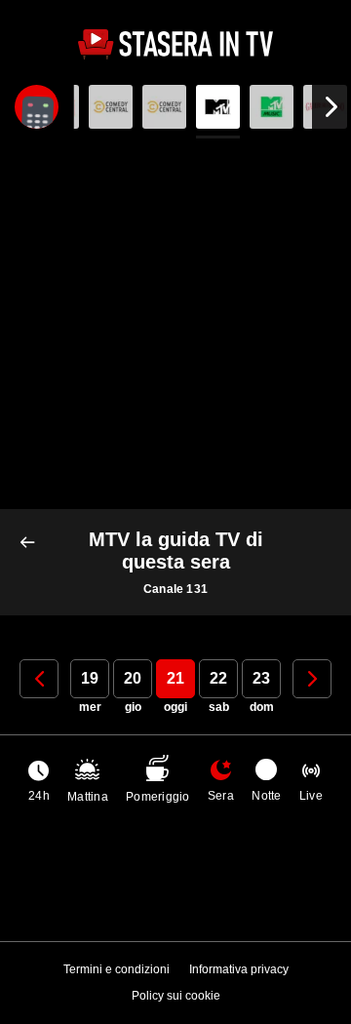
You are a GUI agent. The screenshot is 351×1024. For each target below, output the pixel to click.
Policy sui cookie (176, 996)
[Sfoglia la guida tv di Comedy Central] (111, 107)
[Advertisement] (175, 323)
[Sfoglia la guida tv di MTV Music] (271, 107)
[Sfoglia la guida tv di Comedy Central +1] (164, 107)
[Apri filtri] (36, 107)
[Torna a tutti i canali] (32, 543)
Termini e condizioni (116, 969)
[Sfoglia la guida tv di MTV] (218, 107)
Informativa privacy (239, 969)
